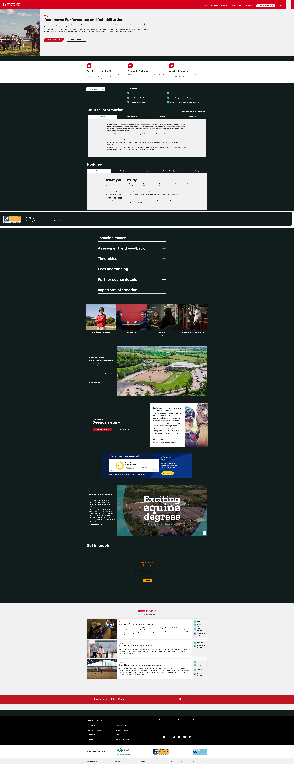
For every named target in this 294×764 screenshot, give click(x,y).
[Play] (204, 533)
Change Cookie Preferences (124, 739)
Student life (214, 5)
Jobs (180, 720)
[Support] (162, 335)
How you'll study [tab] (191, 116)
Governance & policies (94, 730)
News (195, 720)
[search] (281, 4)
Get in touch (162, 720)
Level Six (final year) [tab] (195, 171)
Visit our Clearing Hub (266, 5)
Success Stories (102, 429)
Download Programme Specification (193, 111)
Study (205, 5)
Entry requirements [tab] (132, 116)
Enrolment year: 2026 (94, 89)
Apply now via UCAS (54, 39)
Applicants (224, 5)
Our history (91, 725)
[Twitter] (190, 737)
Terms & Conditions (140, 761)
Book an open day (76, 39)
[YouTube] (184, 737)
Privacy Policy (118, 761)
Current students (236, 5)
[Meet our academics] (193, 335)
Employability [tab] (162, 116)
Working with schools (122, 730)
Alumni (118, 734)
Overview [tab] (102, 116)
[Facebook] (164, 737)
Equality (90, 739)
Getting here (92, 734)
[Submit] (180, 699)
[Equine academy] (101, 335)
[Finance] (131, 335)
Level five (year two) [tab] (147, 171)
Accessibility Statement (94, 761)
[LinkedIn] (179, 737)
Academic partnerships (122, 725)
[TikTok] (174, 737)
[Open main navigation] (288, 4)
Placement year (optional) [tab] (171, 171)
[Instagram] (169, 737)
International (248, 5)
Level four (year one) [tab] (123, 171)
